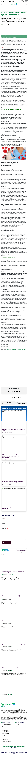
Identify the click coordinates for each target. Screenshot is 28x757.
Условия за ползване (6, 724)
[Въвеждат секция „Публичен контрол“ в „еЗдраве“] (14, 635)
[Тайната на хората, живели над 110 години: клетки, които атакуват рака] (14, 658)
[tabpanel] (14, 623)
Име (3, 518)
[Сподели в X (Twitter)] (14, 398)
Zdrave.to (7, 35)
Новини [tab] (10, 408)
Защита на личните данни (7, 727)
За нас (17, 724)
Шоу (10, 1)
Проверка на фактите (7, 736)
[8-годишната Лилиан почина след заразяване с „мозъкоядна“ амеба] (14, 561)
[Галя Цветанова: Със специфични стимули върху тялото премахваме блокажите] (14, 471)
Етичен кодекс (5, 733)
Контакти (18, 727)
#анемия (8, 349)
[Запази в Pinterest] (18, 398)
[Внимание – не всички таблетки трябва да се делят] (14, 419)
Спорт (6, 1)
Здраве (13, 1)
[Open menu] (1, 4)
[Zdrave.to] (14, 5)
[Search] (26, 4)
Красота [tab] (20, 408)
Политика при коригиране (5, 738)
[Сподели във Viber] (12, 398)
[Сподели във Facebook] (10, 398)
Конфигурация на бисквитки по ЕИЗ (14, 750)
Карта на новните (6, 741)
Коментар (5, 528)
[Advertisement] (14, 360)
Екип (17, 731)
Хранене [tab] (15, 408)
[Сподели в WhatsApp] (16, 398)
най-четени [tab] (5, 550)
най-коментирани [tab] (21, 550)
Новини (2, 1)
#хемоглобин (13, 349)
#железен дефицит (21, 349)
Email (3, 523)
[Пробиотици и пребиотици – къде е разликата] (14, 497)
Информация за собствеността (6, 730)
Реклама (18, 729)
